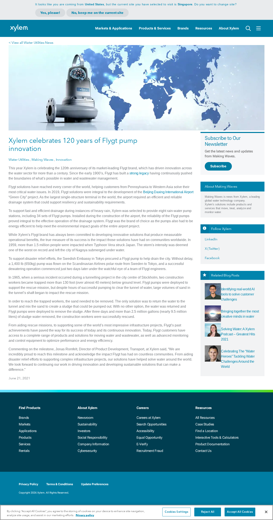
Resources (203, 28)
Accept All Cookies (240, 512)
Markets (24, 424)
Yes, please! (50, 13)
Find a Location (206, 431)
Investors (84, 431)
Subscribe (218, 166)
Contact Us (203, 451)
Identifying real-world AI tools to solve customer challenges (238, 294)
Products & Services (155, 28)
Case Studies (204, 424)
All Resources (205, 418)
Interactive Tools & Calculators (217, 437)
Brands (183, 28)
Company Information (93, 444)
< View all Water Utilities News (31, 43)
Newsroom (85, 418)
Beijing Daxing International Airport (168, 192)
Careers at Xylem (148, 418)
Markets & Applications (113, 28)
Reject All (207, 512)
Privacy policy (85, 515)
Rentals (24, 451)
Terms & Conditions (59, 484)
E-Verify (142, 444)
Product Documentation (212, 444)
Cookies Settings (176, 512)
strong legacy (139, 173)
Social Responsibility (92, 437)
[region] (136, 512)
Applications (28, 431)
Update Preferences (94, 484)
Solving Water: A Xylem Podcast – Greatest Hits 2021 (238, 334)
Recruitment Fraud (149, 451)
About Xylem (229, 28)
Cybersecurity (87, 451)
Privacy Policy (28, 484)
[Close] (266, 512)
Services (24, 444)
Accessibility (145, 431)
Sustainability (87, 424)
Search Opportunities (151, 424)
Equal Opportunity (149, 437)
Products (25, 437)
